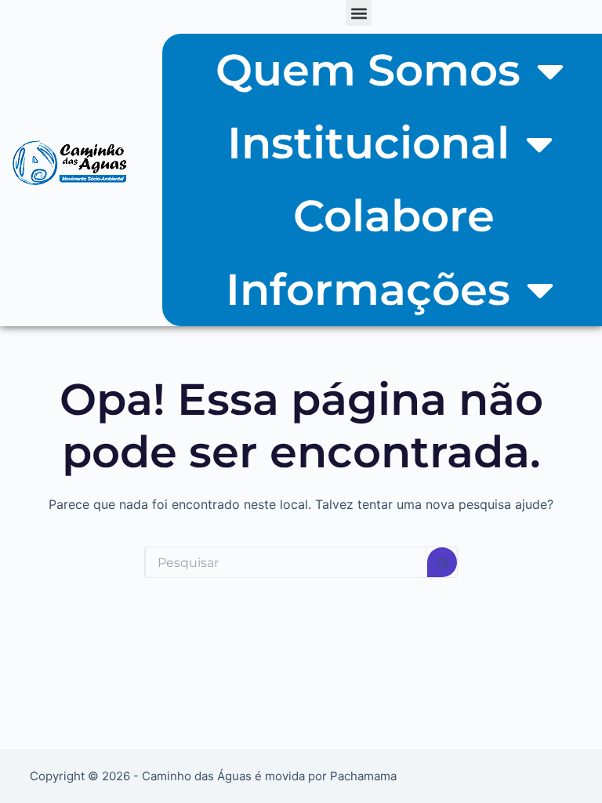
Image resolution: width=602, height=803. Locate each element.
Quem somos (368, 69)
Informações (368, 289)
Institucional (368, 142)
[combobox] (286, 562)
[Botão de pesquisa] (442, 562)
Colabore (394, 215)
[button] (359, 13)
